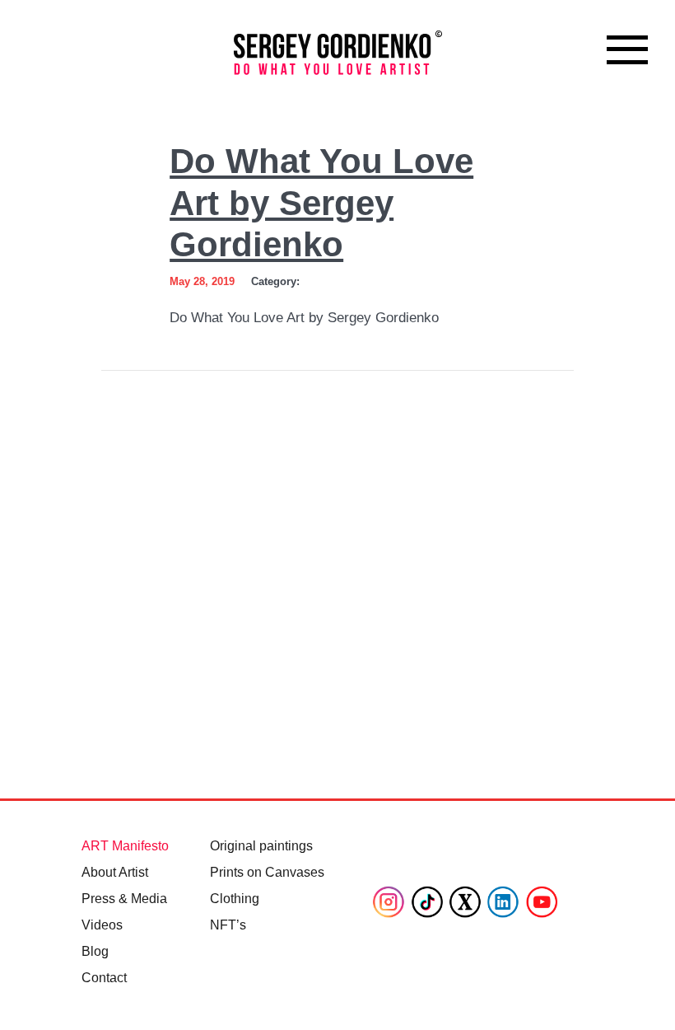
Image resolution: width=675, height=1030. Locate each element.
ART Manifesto (125, 846)
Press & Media (124, 899)
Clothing (234, 899)
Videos (102, 925)
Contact (104, 978)
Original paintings (261, 846)
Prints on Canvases (267, 872)
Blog (95, 951)
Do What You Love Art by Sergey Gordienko (321, 203)
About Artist (114, 872)
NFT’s (228, 925)
